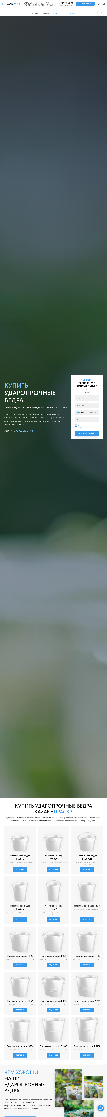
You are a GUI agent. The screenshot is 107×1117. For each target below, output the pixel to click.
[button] (85, 4)
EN (99, 4)
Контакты (38, 5)
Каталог (28, 3)
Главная (35, 13)
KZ (104, 4)
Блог (27, 5)
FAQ (47, 3)
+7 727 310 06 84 (65, 3)
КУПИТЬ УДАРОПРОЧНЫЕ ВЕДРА (64, 13)
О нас (38, 3)
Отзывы (51, 5)
